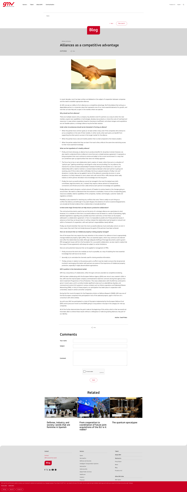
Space (81, 455)
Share (74, 51)
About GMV (39, 4)
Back (112, 23)
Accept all (19, 489)
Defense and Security (66, 41)
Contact (47, 455)
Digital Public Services (86, 471)
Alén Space (118, 479)
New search (121, 23)
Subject (62, 346)
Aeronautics (83, 458)
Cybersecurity (83, 469)
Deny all (12, 489)
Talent (32, 4)
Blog (48, 463)
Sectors (25, 4)
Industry (82, 477)
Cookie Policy (11, 485)
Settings (4, 489)
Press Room (118, 461)
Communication (50, 4)
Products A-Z (172, 4)
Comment (63, 358)
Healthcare (82, 474)
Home (47, 16)
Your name (63, 341)
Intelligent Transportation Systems (89, 463)
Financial (82, 480)
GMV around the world (51, 458)
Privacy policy (4, 485)
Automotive (83, 466)
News (116, 464)
